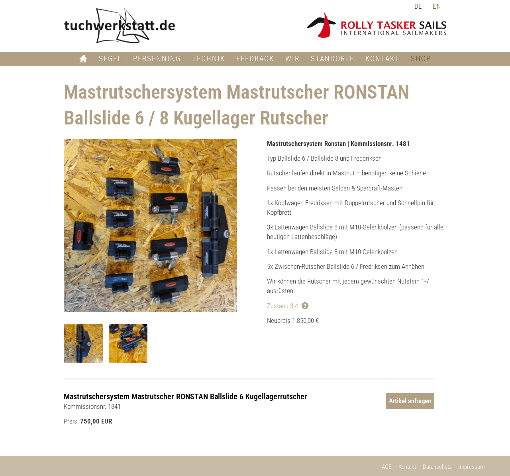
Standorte (332, 58)
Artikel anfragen (410, 401)
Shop (421, 58)
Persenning (157, 58)
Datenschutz (437, 466)
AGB (387, 466)
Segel (110, 58)
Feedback (255, 58)
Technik (208, 58)
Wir (292, 58)
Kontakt (382, 58)
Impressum (471, 466)
